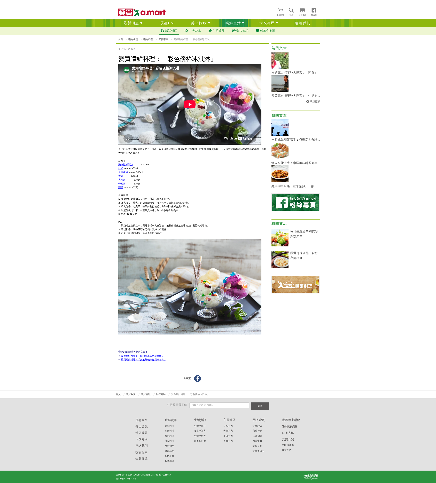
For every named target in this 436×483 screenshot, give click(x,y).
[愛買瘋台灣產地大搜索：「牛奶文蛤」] (280, 91)
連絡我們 (141, 446)
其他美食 (169, 455)
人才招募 (257, 435)
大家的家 (228, 430)
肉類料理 (169, 430)
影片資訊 (242, 31)
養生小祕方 (200, 430)
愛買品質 (288, 439)
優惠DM (167, 23)
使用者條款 (120, 478)
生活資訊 (195, 31)
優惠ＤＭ (141, 420)
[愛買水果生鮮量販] (142, 13)
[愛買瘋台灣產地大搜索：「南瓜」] (280, 68)
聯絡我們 (303, 23)
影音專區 (169, 460)
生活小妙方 (200, 435)
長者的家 (228, 440)
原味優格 (123, 172)
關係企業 (257, 446)
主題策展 (218, 31)
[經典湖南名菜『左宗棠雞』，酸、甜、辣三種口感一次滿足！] (280, 181)
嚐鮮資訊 (171, 420)
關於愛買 (259, 420)
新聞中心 (257, 440)
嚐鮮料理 (171, 31)
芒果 (120, 187)
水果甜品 (169, 446)
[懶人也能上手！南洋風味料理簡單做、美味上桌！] (280, 158)
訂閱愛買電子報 (177, 405)
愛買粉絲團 (289, 426)
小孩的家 (228, 435)
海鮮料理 (169, 435)
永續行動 (257, 430)
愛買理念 (257, 425)
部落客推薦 (267, 31)
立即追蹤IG (288, 445)
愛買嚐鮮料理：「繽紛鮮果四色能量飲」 (142, 355)
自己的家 (228, 425)
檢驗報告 (141, 452)
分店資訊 (141, 426)
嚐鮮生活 (233, 23)
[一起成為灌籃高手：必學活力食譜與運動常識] (280, 135)
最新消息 (131, 23)
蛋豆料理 (169, 440)
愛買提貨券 (258, 450)
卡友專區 (267, 23)
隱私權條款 (131, 478)
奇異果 (122, 183)
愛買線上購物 (291, 420)
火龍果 (122, 179)
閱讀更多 (315, 101)
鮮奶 (120, 168)
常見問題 (141, 433)
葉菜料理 (169, 425)
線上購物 (199, 23)
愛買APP (286, 450)
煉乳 (120, 176)
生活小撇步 (200, 425)
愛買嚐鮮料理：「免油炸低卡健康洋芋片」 (143, 359)
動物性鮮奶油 (125, 164)
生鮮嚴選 (141, 458)
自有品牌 (288, 433)
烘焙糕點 (169, 450)
